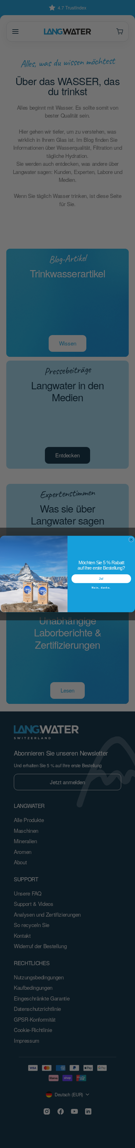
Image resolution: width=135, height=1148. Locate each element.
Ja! (101, 578)
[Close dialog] (131, 539)
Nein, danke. (101, 587)
